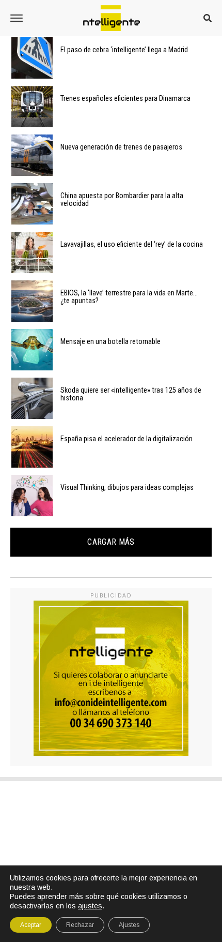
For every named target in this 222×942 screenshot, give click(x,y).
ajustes (90, 906)
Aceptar (30, 925)
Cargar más (110, 542)
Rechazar (80, 925)
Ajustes (129, 925)
